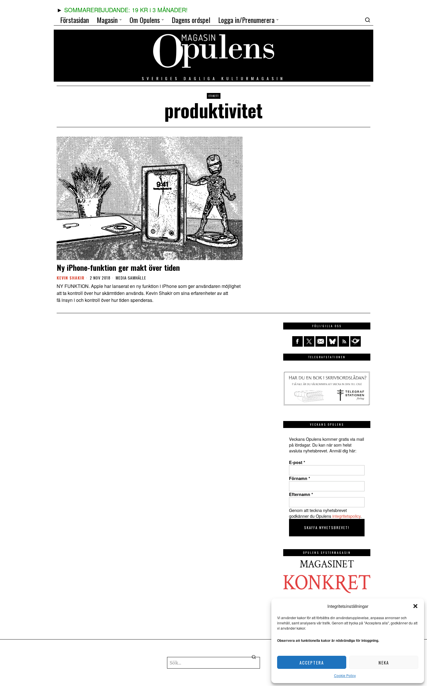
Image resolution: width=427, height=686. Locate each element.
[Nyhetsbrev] (355, 341)
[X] (309, 341)
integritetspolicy (346, 516)
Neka (383, 662)
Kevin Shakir (71, 278)
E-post (297, 462)
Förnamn (299, 478)
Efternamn (301, 494)
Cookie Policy (345, 675)
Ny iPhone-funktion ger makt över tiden (118, 267)
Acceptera (311, 662)
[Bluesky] (332, 341)
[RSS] (344, 341)
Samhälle (137, 278)
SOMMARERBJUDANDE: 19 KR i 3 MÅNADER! (126, 10)
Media (121, 278)
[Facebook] (297, 341)
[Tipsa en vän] (320, 341)
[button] (415, 606)
